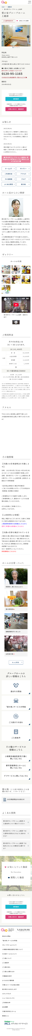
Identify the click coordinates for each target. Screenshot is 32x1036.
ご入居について (7, 958)
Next (28, 37)
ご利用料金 (8, 174)
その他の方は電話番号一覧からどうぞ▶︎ (14, 77)
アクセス (23, 174)
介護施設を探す (7, 976)
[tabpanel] (16, 35)
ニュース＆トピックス (8, 998)
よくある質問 (8, 184)
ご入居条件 (5, 963)
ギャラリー (23, 169)
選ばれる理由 (6, 936)
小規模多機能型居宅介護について (12, 949)
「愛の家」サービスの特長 (9, 940)
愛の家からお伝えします (9, 989)
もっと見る (15, 662)
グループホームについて (9, 945)
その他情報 (8, 179)
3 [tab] (16, 48)
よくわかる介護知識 (8, 980)
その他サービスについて (9, 954)
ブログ (23, 179)
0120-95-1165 (12, 73)
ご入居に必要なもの (8, 971)
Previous (4, 37)
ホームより (8, 169)
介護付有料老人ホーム (9, 1011)
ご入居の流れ (6, 967)
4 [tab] (18, 48)
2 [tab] (15, 48)
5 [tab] (19, 48)
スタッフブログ (6, 994)
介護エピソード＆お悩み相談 (10, 985)
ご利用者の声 (6, 1002)
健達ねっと (5, 1016)
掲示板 (23, 184)
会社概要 (5, 1007)
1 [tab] (13, 48)
